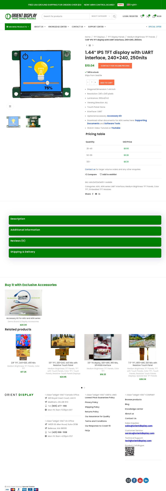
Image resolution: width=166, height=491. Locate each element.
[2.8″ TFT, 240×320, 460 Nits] (23, 347)
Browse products (133, 399)
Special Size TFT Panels (147, 376)
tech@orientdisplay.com (138, 440)
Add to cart (106, 83)
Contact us (90, 169)
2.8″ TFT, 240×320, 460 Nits (23, 362)
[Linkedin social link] (99, 194)
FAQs (87, 430)
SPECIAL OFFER (155, 26)
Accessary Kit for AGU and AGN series (23, 318)
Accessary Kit (114, 116)
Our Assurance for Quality (97, 416)
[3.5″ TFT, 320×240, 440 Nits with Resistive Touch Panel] (63, 347)
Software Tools (112, 123)
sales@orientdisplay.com (138, 425)
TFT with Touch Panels (63, 369)
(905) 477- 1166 (59, 405)
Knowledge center (134, 409)
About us (129, 413)
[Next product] (92, 45)
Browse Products (18, 27)
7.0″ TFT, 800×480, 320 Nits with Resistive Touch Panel (142, 364)
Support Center (96, 27)
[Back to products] (89, 45)
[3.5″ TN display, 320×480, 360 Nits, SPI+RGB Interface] (103, 347)
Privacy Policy (91, 402)
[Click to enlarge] (10, 106)
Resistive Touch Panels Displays (66, 373)
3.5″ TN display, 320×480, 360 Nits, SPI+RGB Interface (103, 364)
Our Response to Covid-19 (97, 425)
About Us (38, 27)
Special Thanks (28, 487)
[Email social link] (96, 194)
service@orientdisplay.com (139, 433)
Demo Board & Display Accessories (23, 321)
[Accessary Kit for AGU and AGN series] (23, 303)
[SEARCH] (115, 16)
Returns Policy (92, 411)
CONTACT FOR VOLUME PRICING (115, 66)
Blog (127, 404)
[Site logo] (21, 16)
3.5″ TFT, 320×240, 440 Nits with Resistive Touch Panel (63, 364)
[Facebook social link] (92, 194)
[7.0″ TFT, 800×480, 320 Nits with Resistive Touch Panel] (142, 347)
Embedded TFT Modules (100, 189)
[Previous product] (86, 45)
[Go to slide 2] (84, 387)
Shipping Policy (92, 407)
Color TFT (68, 371)
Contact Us (77, 27)
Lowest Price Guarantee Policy (100, 397)
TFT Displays (99, 37)
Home (88, 37)
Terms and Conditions (96, 421)
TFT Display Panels (116, 37)
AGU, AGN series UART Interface (110, 186)
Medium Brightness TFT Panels (141, 37)
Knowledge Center (57, 27)
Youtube (115, 128)
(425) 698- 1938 (59, 432)
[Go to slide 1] (81, 387)
